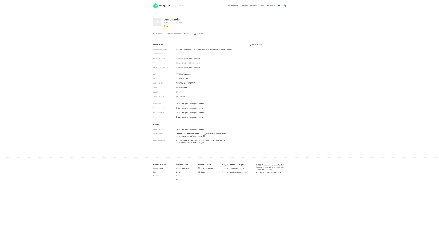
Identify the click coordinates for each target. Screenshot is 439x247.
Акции (178, 180)
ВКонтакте (205, 172)
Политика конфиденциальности (234, 172)
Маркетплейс (232, 6)
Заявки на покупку (249, 6)
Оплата (179, 172)
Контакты (271, 6)
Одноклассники (207, 168)
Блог (262, 6)
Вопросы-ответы (182, 168)
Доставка (179, 176)
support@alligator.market (272, 172)
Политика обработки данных (233, 168)
